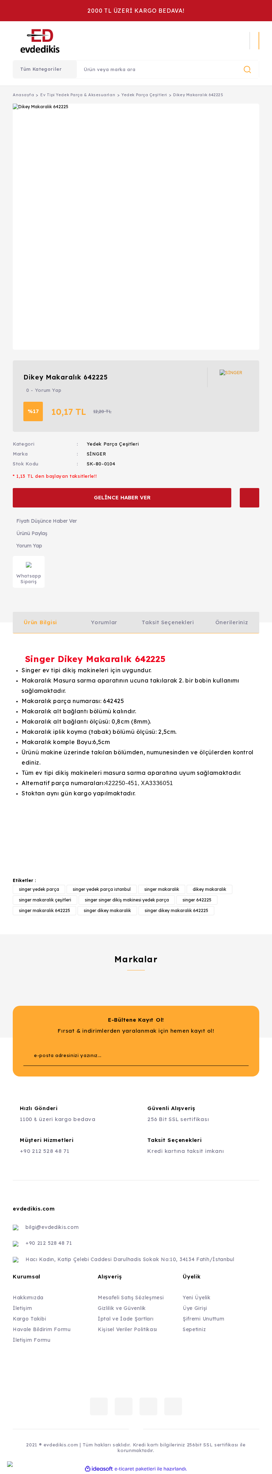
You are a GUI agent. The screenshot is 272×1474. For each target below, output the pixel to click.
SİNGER (96, 454)
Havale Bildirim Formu (42, 1329)
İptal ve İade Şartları (125, 1319)
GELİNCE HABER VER (122, 497)
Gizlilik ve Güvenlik (122, 1308)
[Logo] (86, 40)
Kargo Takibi (29, 1319)
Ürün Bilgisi (40, 622)
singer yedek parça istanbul (102, 889)
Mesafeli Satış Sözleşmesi (131, 1297)
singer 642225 (196, 900)
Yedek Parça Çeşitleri (113, 444)
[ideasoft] (99, 1469)
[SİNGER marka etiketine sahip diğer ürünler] (234, 377)
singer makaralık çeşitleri (45, 900)
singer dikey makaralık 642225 (176, 910)
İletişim (22, 1308)
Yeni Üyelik (197, 1297)
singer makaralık (161, 889)
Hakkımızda (28, 1297)
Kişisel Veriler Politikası (127, 1329)
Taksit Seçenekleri (168, 622)
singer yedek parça (39, 889)
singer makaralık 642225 (44, 910)
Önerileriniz (231, 622)
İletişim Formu (32, 1340)
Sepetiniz (194, 1329)
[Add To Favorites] (249, 497)
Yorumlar (104, 622)
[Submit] (229, 1055)
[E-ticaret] (135, 1469)
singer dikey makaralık (107, 910)
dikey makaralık (209, 889)
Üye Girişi (195, 1308)
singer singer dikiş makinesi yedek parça (127, 900)
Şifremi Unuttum (204, 1319)
